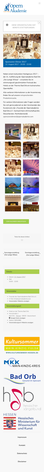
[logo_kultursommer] (22, 336)
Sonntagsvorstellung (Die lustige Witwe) (32, 253)
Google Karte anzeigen (17, 318)
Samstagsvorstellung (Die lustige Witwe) (11, 253)
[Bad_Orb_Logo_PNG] (22, 371)
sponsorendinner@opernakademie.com (18, 116)
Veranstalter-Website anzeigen (19, 301)
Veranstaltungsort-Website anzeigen (21, 323)
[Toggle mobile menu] (40, 3)
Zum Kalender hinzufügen (16, 221)
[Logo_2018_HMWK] (22, 413)
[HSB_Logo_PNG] (22, 388)
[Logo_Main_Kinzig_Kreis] (22, 357)
